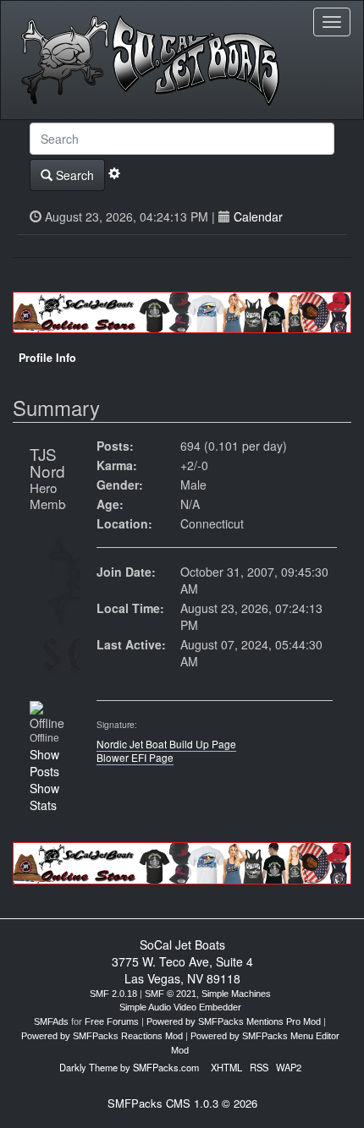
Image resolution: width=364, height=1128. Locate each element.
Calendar (258, 216)
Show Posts (44, 763)
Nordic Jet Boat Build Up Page (166, 743)
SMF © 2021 (170, 993)
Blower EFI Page (135, 757)
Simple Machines (236, 993)
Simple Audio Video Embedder (180, 1007)
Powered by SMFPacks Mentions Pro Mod (233, 1021)
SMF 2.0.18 (113, 993)
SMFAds (51, 1021)
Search (73, 175)
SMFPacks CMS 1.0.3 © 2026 (182, 1103)
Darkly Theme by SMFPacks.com (129, 1067)
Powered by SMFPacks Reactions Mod (102, 1036)
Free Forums (112, 1021)
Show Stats (44, 796)
